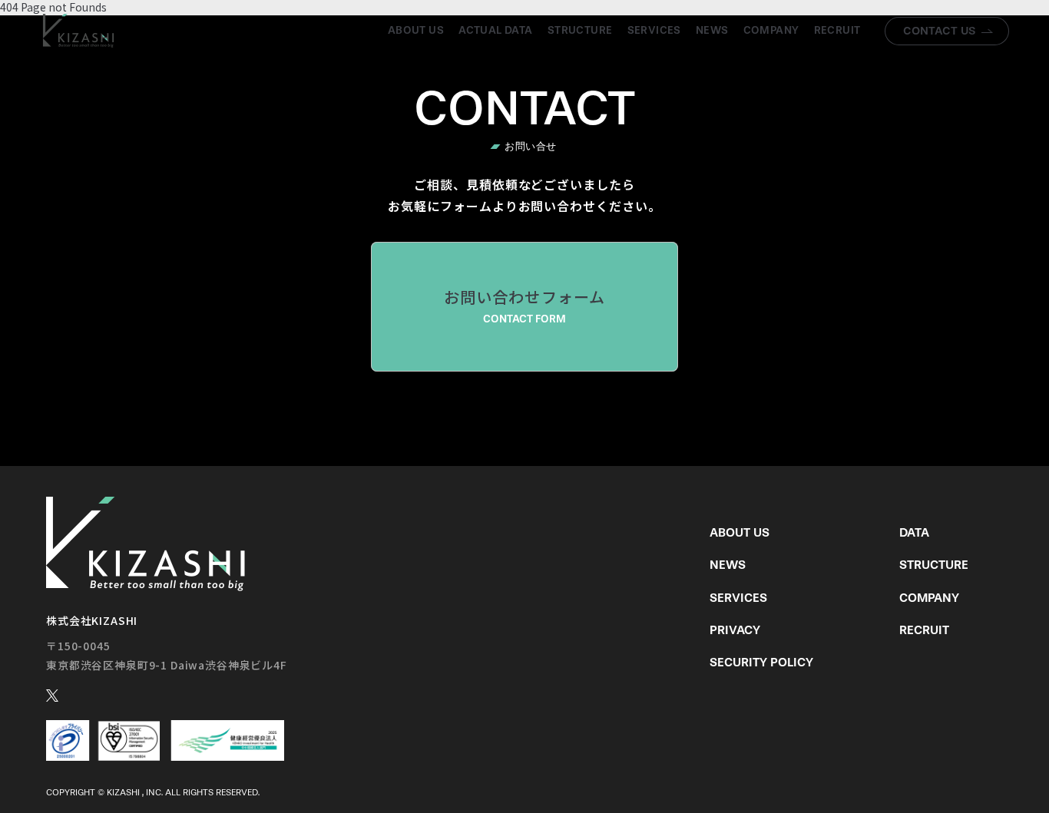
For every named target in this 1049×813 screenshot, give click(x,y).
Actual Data (495, 30)
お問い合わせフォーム (525, 306)
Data (914, 532)
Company (771, 30)
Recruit (837, 30)
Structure (580, 30)
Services (654, 30)
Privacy (735, 630)
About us (416, 30)
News (712, 30)
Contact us (939, 31)
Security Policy (761, 662)
